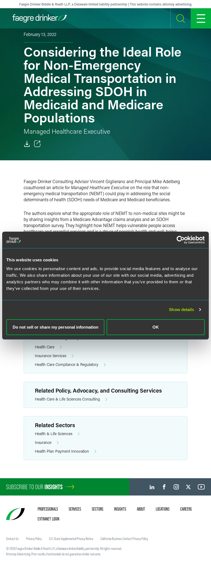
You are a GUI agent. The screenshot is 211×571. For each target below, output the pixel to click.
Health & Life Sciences (53, 433)
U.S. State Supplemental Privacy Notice (71, 538)
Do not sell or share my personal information (55, 326)
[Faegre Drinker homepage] (39, 18)
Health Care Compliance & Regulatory (66, 364)
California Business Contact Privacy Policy (124, 538)
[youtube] (201, 486)
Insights (120, 508)
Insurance (43, 442)
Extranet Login (48, 518)
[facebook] (164, 486)
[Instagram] (176, 486)
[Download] (27, 143)
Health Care (44, 346)
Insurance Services (50, 355)
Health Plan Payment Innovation (62, 451)
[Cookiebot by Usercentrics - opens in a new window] (181, 240)
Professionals (48, 508)
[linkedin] (152, 486)
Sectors (97, 508)
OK (155, 326)
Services (75, 508)
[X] (188, 486)
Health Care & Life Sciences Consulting (67, 399)
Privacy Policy (34, 538)
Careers (186, 508)
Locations (163, 508)
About (141, 508)
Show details (181, 309)
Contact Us (12, 538)
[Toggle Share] (37, 143)
